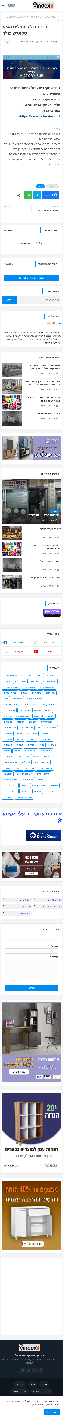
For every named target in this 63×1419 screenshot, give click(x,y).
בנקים (24, 693)
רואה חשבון (27, 780)
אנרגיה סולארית (11, 687)
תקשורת (8, 797)
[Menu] (58, 5)
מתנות (20, 745)
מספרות (8, 739)
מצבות (19, 739)
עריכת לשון (23, 756)
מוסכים (32, 722)
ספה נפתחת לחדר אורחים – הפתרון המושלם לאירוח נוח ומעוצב (45, 367)
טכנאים (7, 716)
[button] (11, 5)
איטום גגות (20, 681)
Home (44, 1384)
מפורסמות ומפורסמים (51, 906)
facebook (18, 643)
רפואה (24, 785)
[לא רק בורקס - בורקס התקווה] (12, 582)
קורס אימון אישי (24, 774)
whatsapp (49, 643)
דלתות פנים (25, 906)
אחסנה (7, 681)
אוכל (38, 675)
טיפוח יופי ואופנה (42, 710)
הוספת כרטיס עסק (41, 1391)
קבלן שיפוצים (45, 768)
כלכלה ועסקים (23, 716)
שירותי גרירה (10, 791)
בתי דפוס (50, 693)
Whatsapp (28, 195)
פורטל (46, 756)
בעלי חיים (44, 16)
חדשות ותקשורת (49, 704)
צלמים (7, 768)
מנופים (19, 733)
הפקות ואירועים (11, 704)
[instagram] (40, 1370)
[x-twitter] (28, 1370)
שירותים (25, 791)
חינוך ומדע (24, 710)
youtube (49, 651)
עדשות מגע (30, 751)
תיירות (37, 791)
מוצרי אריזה (46, 722)
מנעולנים (32, 733)
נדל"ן (41, 745)
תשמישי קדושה (24, 797)
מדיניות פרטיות (20, 1391)
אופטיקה (49, 675)
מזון (39, 728)
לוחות (51, 716)
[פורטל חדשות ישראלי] (12, 565)
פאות (35, 756)
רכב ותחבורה (10, 785)
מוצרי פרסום (26, 728)
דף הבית (56, 16)
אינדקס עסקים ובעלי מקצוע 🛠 (32, 817)
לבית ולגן (38, 716)
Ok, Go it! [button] (52, 1412)
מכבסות (8, 733)
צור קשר (20, 1384)
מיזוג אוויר (51, 728)
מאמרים (8, 722)
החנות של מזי (24, 900)
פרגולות (26, 762)
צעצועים (30, 768)
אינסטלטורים (49, 681)
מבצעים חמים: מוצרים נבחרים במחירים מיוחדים (43, 399)
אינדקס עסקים (55, 900)
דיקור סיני (17, 699)
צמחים (18, 768)
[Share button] (19, 195)
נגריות (31, 745)
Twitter (37, 195)
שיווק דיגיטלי (38, 785)
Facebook (48, 195)
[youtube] (34, 1370)
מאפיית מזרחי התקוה (50, 529)
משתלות (8, 745)
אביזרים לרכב (10, 675)
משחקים (32, 739)
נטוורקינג (52, 745)
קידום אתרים (43, 774)
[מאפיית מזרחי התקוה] (12, 533)
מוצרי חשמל (10, 728)
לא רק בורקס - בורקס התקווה (46, 577)
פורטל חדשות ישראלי (48, 413)
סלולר (7, 751)
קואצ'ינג (8, 774)
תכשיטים (50, 791)
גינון (6, 699)
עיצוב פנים (46, 751)
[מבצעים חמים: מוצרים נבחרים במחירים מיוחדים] (12, 549)
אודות (32, 1384)
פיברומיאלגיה (10, 762)
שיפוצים (54, 785)
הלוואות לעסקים (35, 699)
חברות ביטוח (30, 704)
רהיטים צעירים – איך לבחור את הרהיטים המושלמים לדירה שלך (43, 383)
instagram (19, 651)
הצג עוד (8, 230)
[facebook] (22, 1370)
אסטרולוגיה (29, 687)
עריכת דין (8, 756)
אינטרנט (34, 681)
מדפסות (20, 722)
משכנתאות (46, 739)
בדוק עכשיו (38, 1404)
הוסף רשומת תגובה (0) (31, 277)
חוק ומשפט (9, 710)
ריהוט (40, 780)
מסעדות (45, 733)
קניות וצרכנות (10, 780)
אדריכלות (26, 675)
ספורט (17, 751)
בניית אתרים (10, 693)
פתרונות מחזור (41, 762)
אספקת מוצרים (47, 687)
